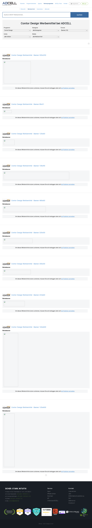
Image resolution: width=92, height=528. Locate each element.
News (48, 491)
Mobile (34, 34)
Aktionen (47, 9)
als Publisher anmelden (68, 88)
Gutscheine (40, 9)
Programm (7, 27)
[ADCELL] (47, 512)
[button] (79, 15)
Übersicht (23, 9)
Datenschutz (71, 500)
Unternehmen (72, 491)
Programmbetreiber (31, 3)
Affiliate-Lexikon (51, 493)
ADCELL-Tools (58, 3)
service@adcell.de (14, 501)
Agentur (40, 3)
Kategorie (35, 27)
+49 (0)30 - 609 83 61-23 (24, 496)
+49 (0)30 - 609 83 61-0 (23, 494)
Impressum (71, 503)
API (48, 498)
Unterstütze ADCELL (52, 500)
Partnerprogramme (48, 3)
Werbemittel (31, 9)
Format (63, 27)
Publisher (22, 3)
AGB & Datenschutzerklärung (76, 496)
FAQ (69, 498)
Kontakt (65, 3)
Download (50, 496)
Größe (5, 34)
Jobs (69, 493)
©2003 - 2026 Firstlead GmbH (46, 523)
